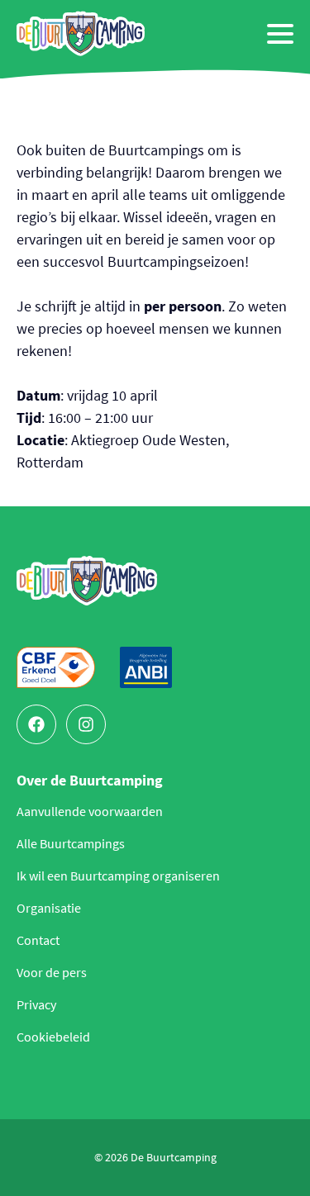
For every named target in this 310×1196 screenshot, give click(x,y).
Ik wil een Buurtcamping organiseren (118, 875)
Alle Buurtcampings (71, 843)
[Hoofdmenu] (280, 34)
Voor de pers (52, 972)
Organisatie (49, 907)
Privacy (36, 1004)
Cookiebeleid (53, 1036)
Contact (38, 940)
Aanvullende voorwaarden (90, 811)
